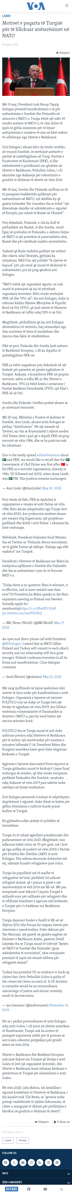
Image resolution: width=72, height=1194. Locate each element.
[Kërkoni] (61, 1189)
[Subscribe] (57, 1162)
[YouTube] (45, 1189)
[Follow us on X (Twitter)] (14, 1162)
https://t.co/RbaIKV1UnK (38, 608)
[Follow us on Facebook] (5, 1162)
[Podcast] (48, 1162)
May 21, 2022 (52, 677)
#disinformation (48, 455)
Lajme (6, 16)
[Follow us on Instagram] (31, 1162)
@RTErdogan (11, 644)
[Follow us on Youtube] (22, 1162)
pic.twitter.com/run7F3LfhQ (22, 613)
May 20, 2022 (51, 488)
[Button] (63, 52)
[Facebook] (29, 1189)
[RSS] (39, 1162)
